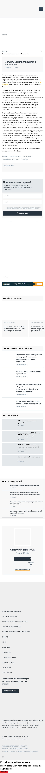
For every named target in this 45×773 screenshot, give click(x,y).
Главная (4, 35)
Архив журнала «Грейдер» (11, 611)
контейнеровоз (15, 156)
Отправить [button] (4, 772)
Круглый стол (7, 673)
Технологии (6, 652)
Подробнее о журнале (22, 569)
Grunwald (5, 156)
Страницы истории (9, 657)
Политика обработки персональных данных (20, 751)
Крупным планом (8, 662)
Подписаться (22, 213)
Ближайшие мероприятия (11, 627)
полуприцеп (27, 156)
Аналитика (6, 647)
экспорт (25, 159)
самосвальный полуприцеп (11, 159)
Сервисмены (6, 667)
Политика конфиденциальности (15, 749)
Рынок (4, 642)
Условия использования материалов (16, 632)
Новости (4, 51)
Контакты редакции (9, 616)
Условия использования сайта (14, 746)
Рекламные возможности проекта (15, 622)
